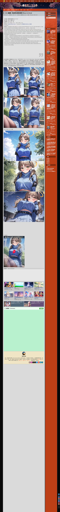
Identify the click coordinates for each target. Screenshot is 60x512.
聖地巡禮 (53, 59)
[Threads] (33, 362)
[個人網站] (29, 362)
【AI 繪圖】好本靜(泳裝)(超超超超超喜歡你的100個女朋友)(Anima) (51, 42)
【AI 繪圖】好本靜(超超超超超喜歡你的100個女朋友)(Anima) (51, 150)
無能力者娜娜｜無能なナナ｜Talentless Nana (52, 127)
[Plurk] (38, 362)
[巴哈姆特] (42, 362)
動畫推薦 (53, 91)
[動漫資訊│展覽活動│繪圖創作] (30, 6)
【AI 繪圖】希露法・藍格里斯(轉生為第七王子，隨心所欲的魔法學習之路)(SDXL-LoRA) (51, 95)
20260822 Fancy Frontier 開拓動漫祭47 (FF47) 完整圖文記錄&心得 (51, 154)
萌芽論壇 (41, 308)
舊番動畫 (49, 92)
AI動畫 (48, 39)
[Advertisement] (24, 51)
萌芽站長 (51, 101)
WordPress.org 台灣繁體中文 (51, 171)
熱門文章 (48, 161)
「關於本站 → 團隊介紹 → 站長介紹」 (24, 360)
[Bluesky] (37, 362)
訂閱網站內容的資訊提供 (50, 168)
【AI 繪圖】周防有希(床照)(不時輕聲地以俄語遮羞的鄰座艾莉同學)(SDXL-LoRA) (51, 74)
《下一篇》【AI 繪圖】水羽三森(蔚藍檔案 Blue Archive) (37, 303)
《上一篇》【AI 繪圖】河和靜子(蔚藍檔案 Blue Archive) (17, 303)
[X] (35, 362)
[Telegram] (40, 362)
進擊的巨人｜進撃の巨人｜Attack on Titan (52, 84)
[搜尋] (56, 10)
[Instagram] (31, 362)
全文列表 (48, 158)
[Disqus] (24, 320)
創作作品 (53, 38)
